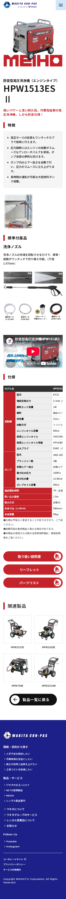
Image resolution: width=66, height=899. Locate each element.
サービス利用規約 (12, 869)
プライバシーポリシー (14, 864)
